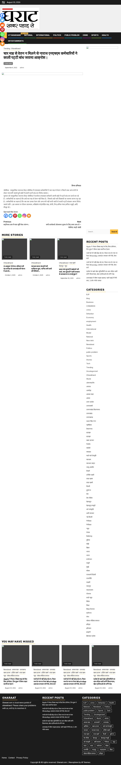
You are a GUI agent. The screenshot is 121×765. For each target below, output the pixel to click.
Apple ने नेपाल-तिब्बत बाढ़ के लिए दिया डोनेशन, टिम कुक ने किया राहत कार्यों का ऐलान (15, 681)
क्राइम (88, 433)
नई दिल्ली (89, 517)
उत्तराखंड (89, 413)
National (28, 35)
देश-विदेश (89, 498)
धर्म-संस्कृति (90, 509)
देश (87, 494)
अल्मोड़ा (88, 390)
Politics (57, 35)
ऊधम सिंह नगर (91, 421)
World (88, 379)
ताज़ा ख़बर (89, 479)
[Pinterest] (15, 216)
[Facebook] (6, 216)
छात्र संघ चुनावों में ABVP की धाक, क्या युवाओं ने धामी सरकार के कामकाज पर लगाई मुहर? (69, 271)
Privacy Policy (22, 758)
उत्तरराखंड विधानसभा (93, 410)
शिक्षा (87, 605)
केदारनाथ (89, 429)
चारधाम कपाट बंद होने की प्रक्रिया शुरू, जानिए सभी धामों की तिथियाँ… (41, 268)
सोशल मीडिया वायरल (92, 621)
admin (22, 67)
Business (89, 302)
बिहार (88, 548)
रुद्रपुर (88, 586)
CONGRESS (90, 306)
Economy (90, 317)
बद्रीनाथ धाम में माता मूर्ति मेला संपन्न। (16, 223)
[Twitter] (10, 216)
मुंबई (87, 567)
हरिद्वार (88, 624)
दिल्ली (88, 486)
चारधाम (88, 459)
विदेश (88, 601)
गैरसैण (88, 444)
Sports (94, 35)
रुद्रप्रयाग (89, 590)
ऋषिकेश (89, 425)
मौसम (88, 571)
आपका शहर (90, 394)
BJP (87, 294)
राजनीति (89, 578)
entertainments (16, 41)
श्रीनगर (89, 613)
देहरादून (61, 266)
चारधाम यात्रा (90, 463)
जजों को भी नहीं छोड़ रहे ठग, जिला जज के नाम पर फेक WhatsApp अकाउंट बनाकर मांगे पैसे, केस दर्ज (101, 255)
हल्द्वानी (88, 632)
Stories (89, 360)
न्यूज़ (66, 266)
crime (85, 35)
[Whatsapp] (20, 216)
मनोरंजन (89, 559)
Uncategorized (92, 371)
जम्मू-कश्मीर (90, 467)
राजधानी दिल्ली (91, 575)
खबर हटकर (90, 440)
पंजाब (88, 532)
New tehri (90, 340)
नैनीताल (88, 521)
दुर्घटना (88, 490)
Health (105, 35)
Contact (11, 758)
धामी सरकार (90, 513)
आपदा (88, 398)
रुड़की (88, 582)
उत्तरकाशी (89, 406)
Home (4, 758)
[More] (29, 216)
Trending (7, 48)
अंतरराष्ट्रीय (90, 383)
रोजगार (88, 594)
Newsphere (73, 762)
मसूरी (88, 563)
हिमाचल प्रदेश (90, 636)
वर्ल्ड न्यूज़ (89, 598)
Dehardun (90, 314)
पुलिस (88, 540)
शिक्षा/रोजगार (90, 609)
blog (88, 298)
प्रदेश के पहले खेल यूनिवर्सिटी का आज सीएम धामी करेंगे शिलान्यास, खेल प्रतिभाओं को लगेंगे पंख (104, 681)
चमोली (88, 448)
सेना (87, 617)
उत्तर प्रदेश (90, 402)
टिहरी (88, 471)
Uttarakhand (14, 35)
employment (91, 321)
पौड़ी (87, 544)
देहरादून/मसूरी (90, 505)
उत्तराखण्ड (89, 417)
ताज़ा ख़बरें (72, 263)
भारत (88, 552)
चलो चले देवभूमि (91, 456)
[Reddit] (2, 25)
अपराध (88, 387)
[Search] (117, 38)
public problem (72, 35)
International (43, 35)
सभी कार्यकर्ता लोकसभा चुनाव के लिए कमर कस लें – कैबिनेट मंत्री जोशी (63, 225)
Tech (88, 363)
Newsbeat (90, 344)
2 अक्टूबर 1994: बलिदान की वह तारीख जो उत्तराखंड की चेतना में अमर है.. (14, 268)
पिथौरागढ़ (89, 536)
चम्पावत (88, 452)
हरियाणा (88, 628)
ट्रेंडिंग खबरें (90, 475)
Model (88, 333)
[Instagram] (24, 216)
